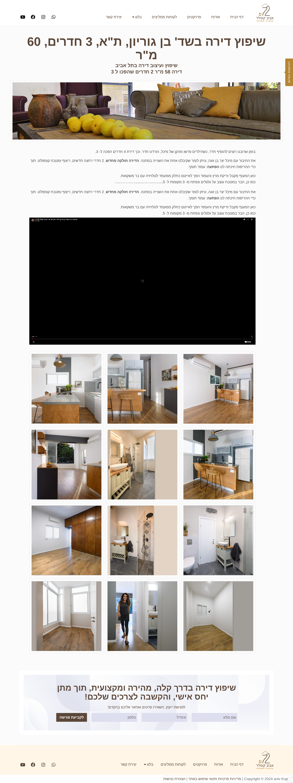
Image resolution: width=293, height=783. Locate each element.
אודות (215, 17)
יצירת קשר (114, 17)
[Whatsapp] (53, 17)
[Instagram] (43, 17)
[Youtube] (23, 17)
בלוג (138, 17)
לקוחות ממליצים (164, 17)
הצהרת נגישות (174, 779)
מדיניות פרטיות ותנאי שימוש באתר (214, 779)
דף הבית (236, 17)
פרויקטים (194, 17)
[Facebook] (33, 17)
